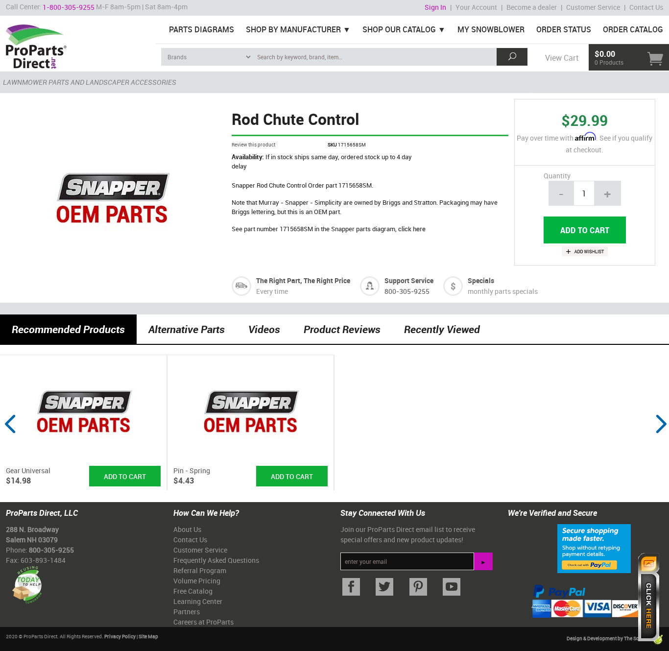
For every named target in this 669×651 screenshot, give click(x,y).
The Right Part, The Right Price (303, 280)
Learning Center (197, 601)
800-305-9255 (407, 291)
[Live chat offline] (648, 597)
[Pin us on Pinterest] (418, 587)
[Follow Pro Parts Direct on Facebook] (351, 587)
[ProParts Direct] (77, 43)
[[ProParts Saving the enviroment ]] (27, 581)
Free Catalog (193, 591)
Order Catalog (633, 29)
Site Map (148, 636)
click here (412, 228)
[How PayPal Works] (594, 548)
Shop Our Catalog (399, 29)
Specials (481, 280)
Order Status (563, 29)
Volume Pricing (196, 580)
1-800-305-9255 (69, 7)
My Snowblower (491, 29)
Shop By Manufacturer (293, 29)
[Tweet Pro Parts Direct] (384, 587)
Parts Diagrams (201, 29)
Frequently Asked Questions (216, 560)
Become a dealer (531, 7)
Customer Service (593, 7)
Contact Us (646, 7)
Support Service (408, 280)
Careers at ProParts (203, 622)
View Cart (561, 57)
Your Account (476, 7)
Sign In (435, 7)
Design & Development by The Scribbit (609, 638)
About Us (187, 529)
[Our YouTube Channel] (451, 587)
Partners (186, 611)
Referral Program (199, 570)
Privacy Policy (120, 636)
